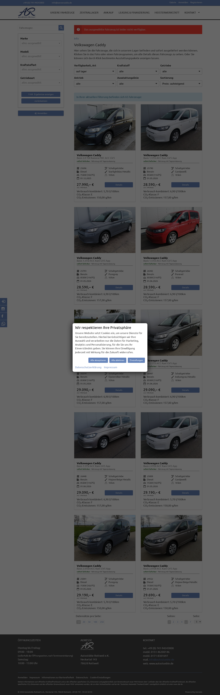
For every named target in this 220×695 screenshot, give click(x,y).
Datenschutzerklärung (88, 367)
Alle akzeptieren (98, 360)
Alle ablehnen (117, 360)
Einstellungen (136, 360)
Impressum (110, 367)
